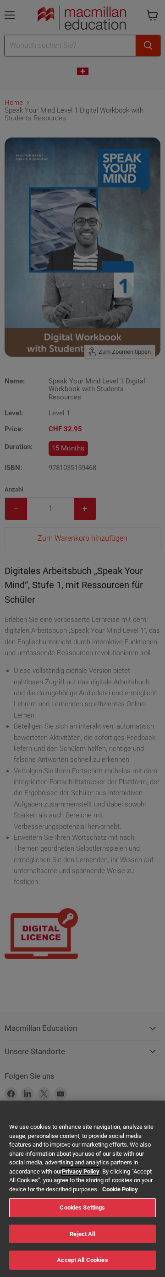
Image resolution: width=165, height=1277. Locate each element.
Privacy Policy (80, 1171)
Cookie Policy (120, 1189)
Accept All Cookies (82, 1259)
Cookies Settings (82, 1207)
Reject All (82, 1233)
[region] (82, 1189)
